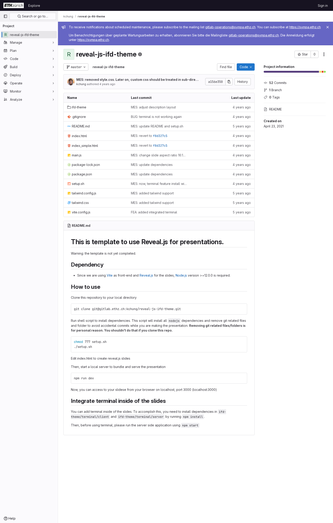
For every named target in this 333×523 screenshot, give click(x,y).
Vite (110, 275)
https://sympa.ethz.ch (305, 27)
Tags (274, 97)
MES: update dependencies (152, 165)
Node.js (181, 275)
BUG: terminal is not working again (156, 117)
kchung (81, 84)
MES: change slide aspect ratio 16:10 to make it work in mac (159, 155)
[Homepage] (13, 5)
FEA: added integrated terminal (154, 212)
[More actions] (324, 54)
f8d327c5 (160, 136)
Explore (34, 5)
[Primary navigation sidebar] (5, 16)
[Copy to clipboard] (241, 309)
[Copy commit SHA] (229, 81)
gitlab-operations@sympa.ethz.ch (230, 27)
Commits (278, 83)
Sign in (323, 5)
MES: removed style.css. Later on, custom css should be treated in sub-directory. (137, 80)
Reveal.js (146, 275)
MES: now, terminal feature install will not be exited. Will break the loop (159, 184)
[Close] (327, 27)
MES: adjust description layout (153, 107)
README (275, 109)
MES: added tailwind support (152, 193)
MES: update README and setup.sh (157, 126)
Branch (275, 90)
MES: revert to (149, 136)
